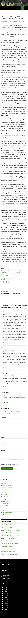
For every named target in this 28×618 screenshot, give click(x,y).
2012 (3, 607)
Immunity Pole (4, 490)
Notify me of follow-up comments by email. (12, 459)
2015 (3, 601)
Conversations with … (6, 575)
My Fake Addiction (5, 578)
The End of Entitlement (6, 496)
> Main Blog (4, 14)
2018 (3, 595)
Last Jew (3, 8)
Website (3, 450)
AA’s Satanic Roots (10, 546)
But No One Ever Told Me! (7, 487)
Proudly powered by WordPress (7, 616)
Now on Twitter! (5, 564)
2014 (3, 603)
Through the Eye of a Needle (7, 485)
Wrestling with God (5, 501)
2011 (3, 609)
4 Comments (21, 21)
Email (2, 444)
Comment (4, 417)
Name (2, 437)
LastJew (3, 524)
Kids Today (3, 514)
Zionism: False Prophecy (7, 508)
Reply (6, 342)
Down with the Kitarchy (6, 512)
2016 (3, 599)
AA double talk (4, 298)
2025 (3, 587)
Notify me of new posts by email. (9, 464)
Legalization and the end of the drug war (10, 292)
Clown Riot (3, 510)
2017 (3, 597)
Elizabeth (5, 373)
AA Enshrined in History (20, 270)
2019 (3, 593)
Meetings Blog (4, 576)
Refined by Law (4, 499)
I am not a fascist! (10, 538)
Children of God (5, 503)
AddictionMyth (13, 21)
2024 (3, 589)
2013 (3, 605)
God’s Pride (3, 483)
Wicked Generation (5, 494)
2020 (3, 591)
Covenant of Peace (5, 505)
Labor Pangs (4, 492)
